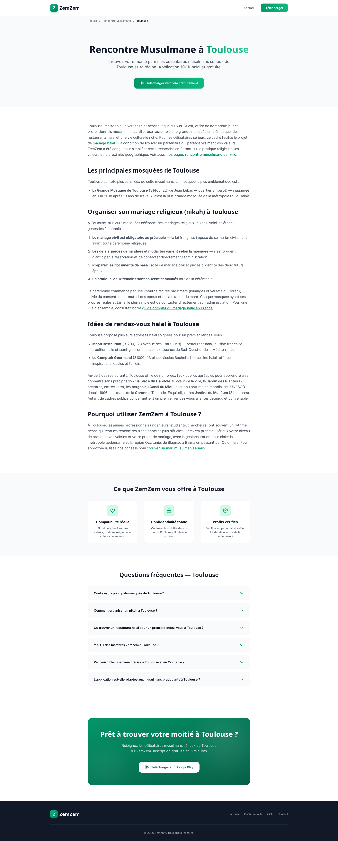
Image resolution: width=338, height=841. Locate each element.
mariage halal (104, 143)
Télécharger (274, 8)
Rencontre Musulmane (116, 20)
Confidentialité (253, 814)
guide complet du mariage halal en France (177, 308)
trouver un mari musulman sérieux (176, 448)
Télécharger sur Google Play (172, 767)
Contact (283, 814)
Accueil (249, 8)
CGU (270, 814)
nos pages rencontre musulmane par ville (201, 154)
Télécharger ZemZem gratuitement (172, 83)
